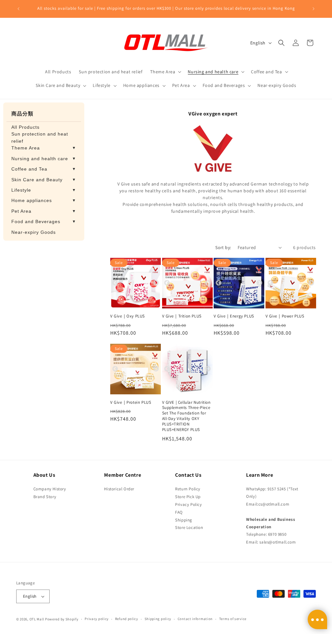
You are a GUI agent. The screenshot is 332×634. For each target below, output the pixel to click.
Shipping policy (158, 618)
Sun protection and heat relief (39, 137)
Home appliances (43, 200)
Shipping (183, 520)
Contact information (195, 618)
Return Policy (187, 489)
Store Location (189, 527)
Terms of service (232, 618)
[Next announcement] (313, 9)
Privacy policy (97, 618)
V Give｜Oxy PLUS (127, 316)
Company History (49, 489)
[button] (165, 71)
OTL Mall (37, 619)
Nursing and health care (43, 158)
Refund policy (126, 618)
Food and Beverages (43, 221)
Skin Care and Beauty (43, 179)
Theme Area (43, 147)
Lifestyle (43, 190)
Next (156, 283)
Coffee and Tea (43, 169)
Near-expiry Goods (33, 232)
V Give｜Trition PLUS (182, 316)
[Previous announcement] (18, 9)
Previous (115, 283)
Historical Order (119, 489)
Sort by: (223, 247)
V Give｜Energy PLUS (234, 316)
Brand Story (44, 496)
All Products (25, 127)
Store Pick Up (188, 496)
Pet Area (43, 211)
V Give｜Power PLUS (285, 316)
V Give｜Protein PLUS (130, 402)
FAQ (179, 512)
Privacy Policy (188, 504)
